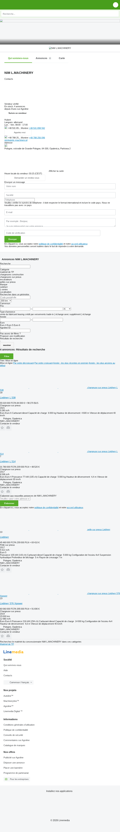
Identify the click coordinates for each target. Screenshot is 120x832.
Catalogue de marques (14, 745)
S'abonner (9, 503)
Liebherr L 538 (8, 397)
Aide (6, 670)
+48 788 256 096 (37, 137)
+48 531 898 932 (37, 128)
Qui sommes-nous (12, 665)
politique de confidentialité (51, 244)
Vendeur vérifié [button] (11, 104)
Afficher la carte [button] (56, 171)
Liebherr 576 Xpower (11, 603)
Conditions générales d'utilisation (19, 725)
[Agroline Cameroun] (19, 5)
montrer (7, 345)
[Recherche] (116, 14)
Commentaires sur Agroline (17, 740)
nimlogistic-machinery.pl (15, 140)
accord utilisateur (79, 244)
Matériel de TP (7, 644)
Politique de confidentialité (16, 730)
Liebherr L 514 (8, 461)
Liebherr (4, 537)
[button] (115, 5)
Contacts (8, 675)
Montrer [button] (25, 128)
